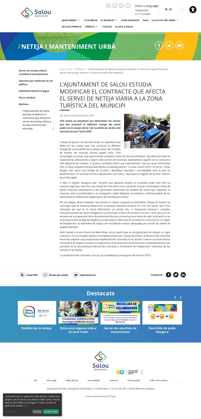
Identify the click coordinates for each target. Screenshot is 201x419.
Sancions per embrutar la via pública (36, 82)
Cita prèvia (90, 20)
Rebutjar (37, 411)
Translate (145, 13)
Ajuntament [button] (69, 20)
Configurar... (10, 411)
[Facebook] (168, 274)
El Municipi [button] (108, 20)
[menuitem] (166, 9)
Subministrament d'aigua (34, 91)
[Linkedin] (183, 274)
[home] (36, 12)
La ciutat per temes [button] (164, 20)
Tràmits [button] (90, 26)
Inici (69, 69)
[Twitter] (175, 274)
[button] (175, 297)
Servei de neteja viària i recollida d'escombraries (33, 72)
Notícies (24, 104)
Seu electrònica (71, 26)
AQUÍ (26, 405)
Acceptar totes (51, 411)
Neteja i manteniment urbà (68, 46)
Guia (145, 20)
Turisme (107, 26)
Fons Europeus (130, 20)
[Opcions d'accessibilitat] (193, 9)
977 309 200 (120, 388)
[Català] (166, 9)
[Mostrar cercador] (182, 9)
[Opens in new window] (159, 45)
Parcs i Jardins (27, 97)
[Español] (170, 9)
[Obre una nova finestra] (108, 5)
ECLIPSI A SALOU (124, 26)
